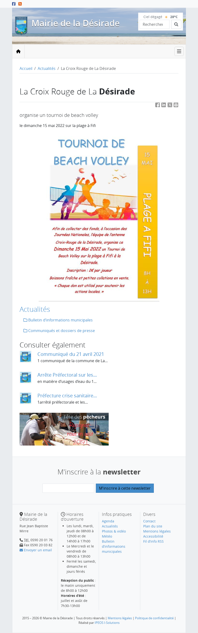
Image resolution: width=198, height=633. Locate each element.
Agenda (108, 521)
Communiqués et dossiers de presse (61, 330)
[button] (176, 106)
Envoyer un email (37, 550)
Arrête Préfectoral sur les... (67, 375)
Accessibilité (153, 536)
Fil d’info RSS (153, 541)
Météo (107, 536)
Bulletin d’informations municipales (60, 320)
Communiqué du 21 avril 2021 (70, 354)
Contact (149, 521)
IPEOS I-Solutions (107, 622)
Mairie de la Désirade (75, 23)
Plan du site (152, 526)
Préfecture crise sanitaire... (67, 395)
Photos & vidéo (114, 531)
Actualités (47, 68)
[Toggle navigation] (179, 51)
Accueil (26, 68)
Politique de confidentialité (154, 618)
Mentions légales (157, 531)
